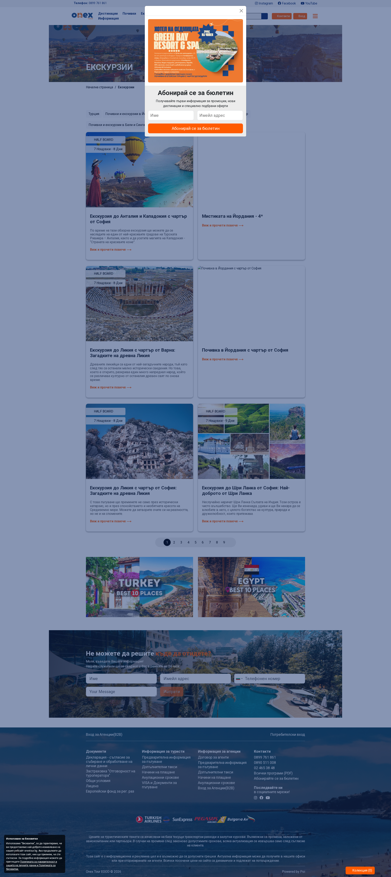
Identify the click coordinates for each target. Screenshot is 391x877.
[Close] (241, 11)
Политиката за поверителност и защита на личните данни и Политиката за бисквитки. (31, 865)
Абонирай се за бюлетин (196, 128)
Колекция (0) (361, 870)
